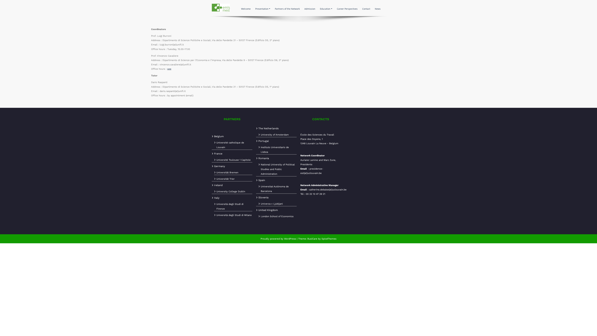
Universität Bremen (227, 172)
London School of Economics (277, 216)
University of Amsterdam (275, 134)
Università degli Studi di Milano (234, 215)
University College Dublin (230, 191)
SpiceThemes (328, 238)
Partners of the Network (287, 8)
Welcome (246, 8)
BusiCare (312, 238)
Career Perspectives (347, 8)
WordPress (290, 238)
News (378, 8)
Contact (366, 8)
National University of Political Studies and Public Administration (278, 169)
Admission (309, 8)
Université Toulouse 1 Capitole (233, 160)
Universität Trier (225, 178)
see (169, 69)
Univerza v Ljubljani (272, 203)
